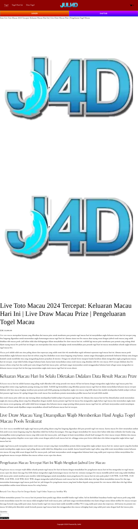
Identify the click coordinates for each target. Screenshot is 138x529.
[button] (4, 518)
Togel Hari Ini (17, 5)
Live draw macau (6, 428)
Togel (6, 5)
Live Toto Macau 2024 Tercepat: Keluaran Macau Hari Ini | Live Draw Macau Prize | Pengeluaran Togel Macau (47, 18)
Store (2, 18)
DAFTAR (103, 13)
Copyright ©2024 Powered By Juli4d (69, 524)
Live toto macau (6, 335)
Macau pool (4, 352)
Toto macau (25, 497)
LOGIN (35, 13)
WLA (82, 504)
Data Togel (30, 5)
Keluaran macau (6, 383)
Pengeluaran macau (7, 469)
